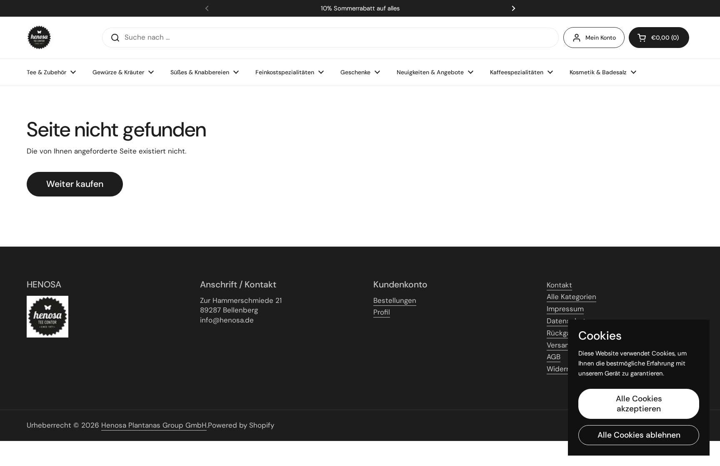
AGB (553, 356)
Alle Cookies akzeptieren (639, 403)
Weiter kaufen (74, 184)
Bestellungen (394, 300)
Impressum (565, 308)
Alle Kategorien (571, 296)
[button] (659, 37)
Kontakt (559, 285)
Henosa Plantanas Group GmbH (154, 425)
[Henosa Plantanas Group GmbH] (39, 37)
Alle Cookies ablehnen (639, 435)
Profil (381, 312)
